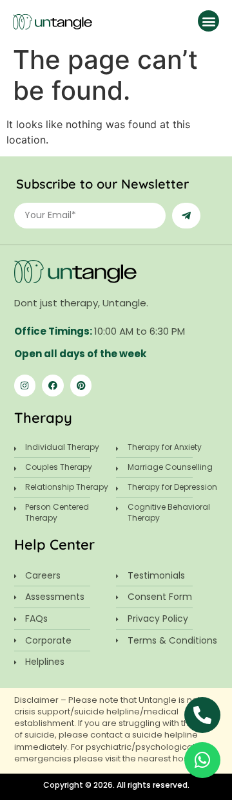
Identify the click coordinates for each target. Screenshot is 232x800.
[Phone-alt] (202, 715)
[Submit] (186, 215)
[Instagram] (25, 385)
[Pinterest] (81, 385)
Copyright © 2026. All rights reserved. (116, 784)
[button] (208, 21)
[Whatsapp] (202, 760)
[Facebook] (53, 385)
